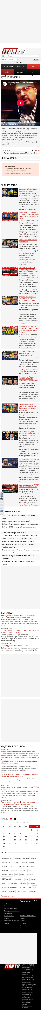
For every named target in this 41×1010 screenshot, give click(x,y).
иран (27, 879)
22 (31, 840)
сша (34, 887)
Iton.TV (12, 966)
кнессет (4, 883)
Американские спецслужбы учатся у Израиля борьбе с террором (18, 545)
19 (15, 840)
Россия (23, 870)
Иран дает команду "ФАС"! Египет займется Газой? (29, 486)
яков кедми (32, 891)
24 (4, 843)
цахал (25, 891)
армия (30, 871)
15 (31, 836)
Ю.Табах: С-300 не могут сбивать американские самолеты (19, 528)
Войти (36, 59)
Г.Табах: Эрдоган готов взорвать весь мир (17, 538)
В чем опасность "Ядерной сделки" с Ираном (18, 541)
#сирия (12, 866)
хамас (19, 891)
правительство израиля (9, 887)
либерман (23, 883)
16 (37, 836)
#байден (33, 858)
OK (21, 925)
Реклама (6, 923)
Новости (6, 906)
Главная (6, 903)
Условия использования (11, 920)
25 (9, 843)
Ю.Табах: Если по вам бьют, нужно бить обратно (19, 535)
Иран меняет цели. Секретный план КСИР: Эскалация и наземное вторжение (28, 407)
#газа (11, 862)
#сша (19, 866)
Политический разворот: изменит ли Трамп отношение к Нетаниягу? (28, 378)
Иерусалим (13, 871)
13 (20, 836)
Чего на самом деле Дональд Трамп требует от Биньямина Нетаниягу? (29, 433)
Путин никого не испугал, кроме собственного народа (18, 562)
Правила (6, 918)
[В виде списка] (15, 818)
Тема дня (33, 67)
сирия (29, 887)
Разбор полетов (8, 73)
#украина (26, 866)
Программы (9, 67)
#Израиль (6, 858)
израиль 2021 (19, 879)
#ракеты (31, 862)
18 (9, 840)
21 (26, 840)
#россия (4, 866)
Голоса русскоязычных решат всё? (28, 240)
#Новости (17, 858)
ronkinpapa (9, 153)
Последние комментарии (11, 911)
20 (20, 840)
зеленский (30, 874)
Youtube (22, 918)
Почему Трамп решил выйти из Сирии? (16, 521)
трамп (4, 891)
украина (12, 891)
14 (26, 836)
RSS (21, 928)
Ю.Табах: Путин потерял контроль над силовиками (20, 524)
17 (4, 840)
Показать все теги (7, 896)
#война (4, 862)
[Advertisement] (20, 587)
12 (15, 836)
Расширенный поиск (10, 908)
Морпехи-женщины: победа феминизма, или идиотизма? (18, 557)
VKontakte (23, 923)
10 (4, 836)
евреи (22, 874)
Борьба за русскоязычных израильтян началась (29, 460)
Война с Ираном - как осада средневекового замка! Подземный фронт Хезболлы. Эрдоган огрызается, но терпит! (28, 271)
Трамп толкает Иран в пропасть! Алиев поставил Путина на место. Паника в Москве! (29, 329)
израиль (7, 879)
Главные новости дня (21, 67)
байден (4, 874)
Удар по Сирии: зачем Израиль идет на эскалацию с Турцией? (27, 298)
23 (37, 840)
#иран (18, 862)
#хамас (33, 866)
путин (22, 887)
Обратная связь (9, 916)
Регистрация (20, 62)
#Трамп (26, 858)
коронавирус (13, 883)
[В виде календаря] (11, 818)
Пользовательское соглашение (27, 1006)
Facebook (23, 920)
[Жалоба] (26, 153)
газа (16, 874)
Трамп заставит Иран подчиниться (14, 532)
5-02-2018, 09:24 (19, 153)
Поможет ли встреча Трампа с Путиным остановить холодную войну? (20, 551)
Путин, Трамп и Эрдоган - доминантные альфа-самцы (19, 516)
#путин (24, 862)
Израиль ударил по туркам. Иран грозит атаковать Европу (26, 353)
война (11, 874)
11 (9, 836)
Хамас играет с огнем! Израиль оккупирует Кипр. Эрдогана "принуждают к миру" (29, 215)
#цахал (5, 870)
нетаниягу (31, 883)
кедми (33, 879)
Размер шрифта (25, 901)
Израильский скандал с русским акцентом (28, 190)
